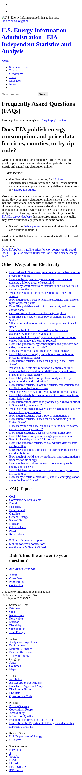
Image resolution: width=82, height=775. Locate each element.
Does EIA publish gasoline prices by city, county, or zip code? (39, 249)
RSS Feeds (16, 770)
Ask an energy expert (22, 568)
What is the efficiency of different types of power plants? (43, 391)
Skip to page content (54, 120)
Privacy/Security (19, 706)
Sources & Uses (18, 67)
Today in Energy (19, 655)
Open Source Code (20, 696)
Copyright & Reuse (21, 709)
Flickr (12, 760)
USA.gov (15, 739)
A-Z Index (15, 679)
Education (15, 80)
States (12, 662)
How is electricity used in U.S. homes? (32, 439)
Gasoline (14, 513)
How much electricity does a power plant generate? (40, 415)
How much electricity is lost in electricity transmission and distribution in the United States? (44, 386)
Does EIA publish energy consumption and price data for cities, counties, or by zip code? (43, 345)
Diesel (13, 503)
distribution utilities (24, 189)
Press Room (16, 581)
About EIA (16, 575)
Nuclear (14, 523)
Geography (16, 73)
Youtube (14, 756)
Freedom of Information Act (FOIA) (31, 719)
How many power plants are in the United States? (39, 350)
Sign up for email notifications (27, 543)
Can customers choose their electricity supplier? (37, 313)
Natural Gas (16, 520)
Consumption (17, 628)
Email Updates (18, 766)
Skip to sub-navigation (15, 21)
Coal (12, 496)
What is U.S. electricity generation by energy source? (41, 367)
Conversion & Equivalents (25, 500)
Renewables (16, 534)
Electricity (15, 506)
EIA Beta (14, 692)
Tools (12, 77)
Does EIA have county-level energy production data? (41, 436)
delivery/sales (32, 226)
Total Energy (17, 632)
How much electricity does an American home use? (40, 432)
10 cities (58, 179)
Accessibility (17, 713)
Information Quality (21, 716)
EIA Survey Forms (20, 689)
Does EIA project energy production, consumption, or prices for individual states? (41, 356)
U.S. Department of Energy (25, 736)
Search (43, 94)
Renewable (16, 618)
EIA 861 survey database (17, 216)
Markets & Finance (20, 648)
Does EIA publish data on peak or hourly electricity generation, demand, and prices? (40, 379)
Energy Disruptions (21, 652)
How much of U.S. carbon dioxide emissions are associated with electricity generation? (38, 332)
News (12, 84)
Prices (12, 530)
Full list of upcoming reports (26, 540)
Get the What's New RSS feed (27, 547)
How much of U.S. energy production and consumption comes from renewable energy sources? (42, 338)
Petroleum (15, 608)
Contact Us (16, 585)
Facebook (15, 749)
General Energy (18, 517)
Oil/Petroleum (17, 527)
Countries (15, 666)
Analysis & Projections (23, 642)
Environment (17, 510)
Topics (13, 70)
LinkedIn (14, 763)
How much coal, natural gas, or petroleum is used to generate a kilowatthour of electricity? (40, 280)
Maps (12, 669)
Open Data (15, 578)
